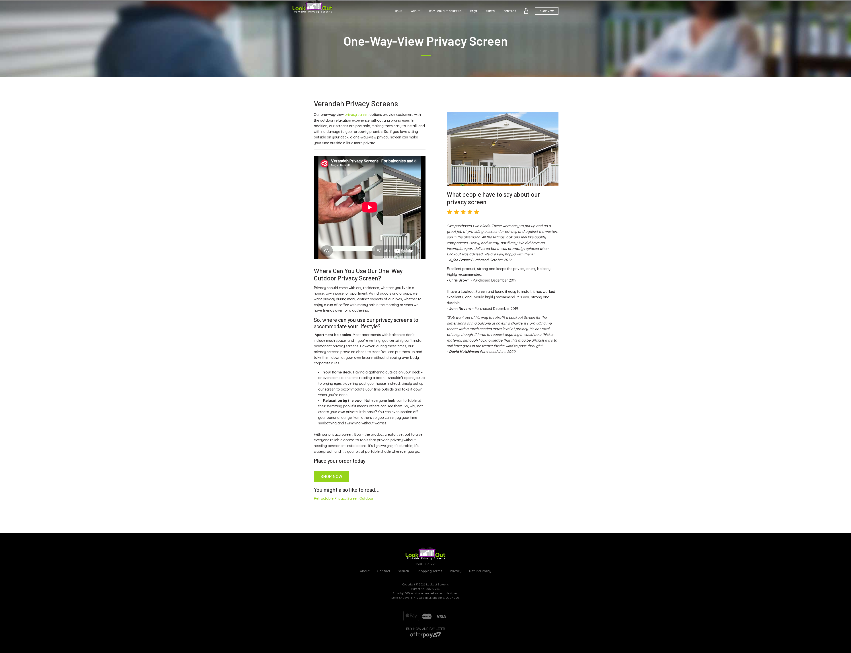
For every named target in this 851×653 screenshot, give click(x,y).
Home (398, 11)
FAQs (473, 11)
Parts (490, 11)
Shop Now (547, 11)
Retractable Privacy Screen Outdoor (343, 498)
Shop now (331, 476)
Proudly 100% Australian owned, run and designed (426, 593)
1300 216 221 (426, 564)
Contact (510, 11)
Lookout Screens (437, 584)
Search (403, 571)
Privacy (456, 571)
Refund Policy (480, 571)
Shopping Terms (429, 571)
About (415, 11)
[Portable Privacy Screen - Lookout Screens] (312, 7)
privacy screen (357, 114)
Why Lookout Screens (445, 11)
